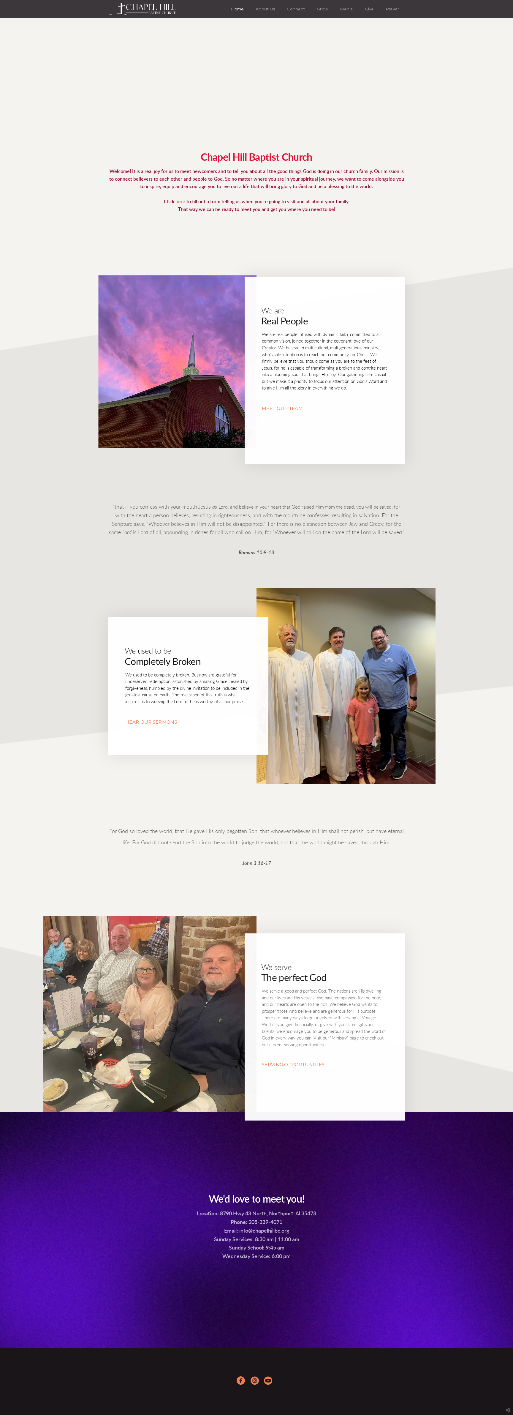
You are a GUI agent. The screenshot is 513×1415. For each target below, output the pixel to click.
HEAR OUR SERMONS (151, 722)
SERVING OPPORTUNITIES (293, 1064)
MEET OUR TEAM (282, 408)
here (180, 201)
